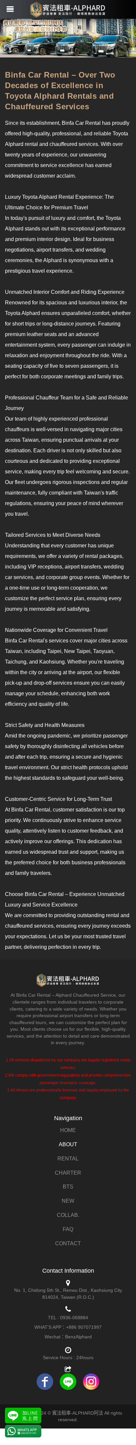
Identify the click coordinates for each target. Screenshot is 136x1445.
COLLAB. (68, 1215)
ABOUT (68, 1144)
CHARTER (68, 1173)
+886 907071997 (84, 1327)
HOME (68, 1130)
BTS (68, 1186)
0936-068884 (74, 1317)
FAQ (68, 1229)
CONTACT (68, 1243)
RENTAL (68, 1158)
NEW (68, 1201)
